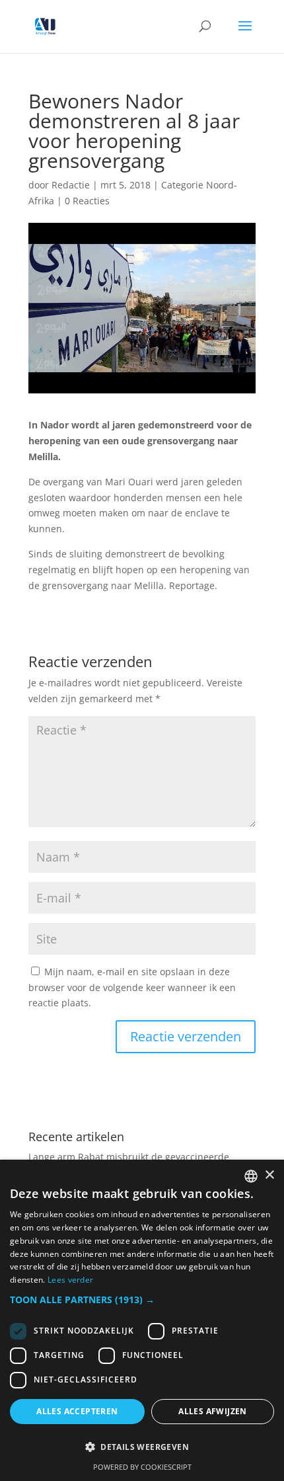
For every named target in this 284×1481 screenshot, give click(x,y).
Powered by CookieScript (142, 1467)
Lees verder (70, 1279)
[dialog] (142, 1320)
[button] (142, 1300)
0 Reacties (87, 200)
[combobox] (251, 1176)
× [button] (269, 1175)
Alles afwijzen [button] (212, 1411)
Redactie (71, 185)
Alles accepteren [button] (77, 1411)
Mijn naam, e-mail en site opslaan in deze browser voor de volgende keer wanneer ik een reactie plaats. (132, 987)
